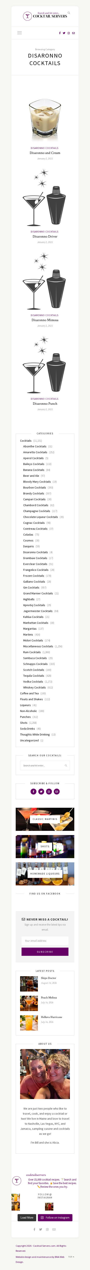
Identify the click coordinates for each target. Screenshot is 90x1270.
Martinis (28, 634)
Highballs (29, 599)
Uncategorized (29, 740)
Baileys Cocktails (33, 464)
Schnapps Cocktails (35, 664)
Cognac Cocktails (34, 523)
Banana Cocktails (33, 470)
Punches (25, 717)
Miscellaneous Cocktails (38, 646)
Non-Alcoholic (28, 711)
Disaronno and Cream (45, 153)
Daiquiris (28, 546)
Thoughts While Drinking (35, 734)
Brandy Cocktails (33, 493)
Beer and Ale (31, 476)
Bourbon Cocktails (34, 487)
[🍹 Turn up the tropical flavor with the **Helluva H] (16, 1198)
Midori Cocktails (33, 640)
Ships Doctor (48, 978)
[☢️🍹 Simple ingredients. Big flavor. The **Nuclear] (49, 1206)
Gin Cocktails (31, 587)
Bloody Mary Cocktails (37, 481)
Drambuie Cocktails (35, 558)
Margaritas (30, 628)
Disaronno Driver (45, 236)
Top (70, 1257)
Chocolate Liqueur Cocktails (40, 517)
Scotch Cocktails (33, 670)
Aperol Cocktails (33, 458)
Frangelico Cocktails (36, 570)
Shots (23, 723)
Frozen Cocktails (33, 576)
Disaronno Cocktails (44, 148)
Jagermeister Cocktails (38, 611)
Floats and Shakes (31, 699)
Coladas (28, 534)
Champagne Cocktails (36, 511)
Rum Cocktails (32, 652)
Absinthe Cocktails (34, 446)
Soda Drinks (27, 728)
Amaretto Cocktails (35, 452)
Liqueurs (25, 705)
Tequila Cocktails (33, 676)
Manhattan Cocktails (35, 623)
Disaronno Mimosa (45, 320)
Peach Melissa (49, 997)
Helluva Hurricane (51, 1017)
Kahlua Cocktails (33, 617)
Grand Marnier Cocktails (38, 593)
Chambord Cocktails (35, 505)
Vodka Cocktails (33, 681)
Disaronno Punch (45, 403)
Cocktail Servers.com (44, 1245)
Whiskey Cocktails (34, 687)
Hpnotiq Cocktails (34, 605)
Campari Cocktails (34, 499)
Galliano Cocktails (34, 581)
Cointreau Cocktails (35, 529)
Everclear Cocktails (35, 564)
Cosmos (28, 540)
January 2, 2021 (45, 158)
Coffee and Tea (29, 693)
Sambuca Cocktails (35, 658)
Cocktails (26, 441)
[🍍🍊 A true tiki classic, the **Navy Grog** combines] (16, 1206)
